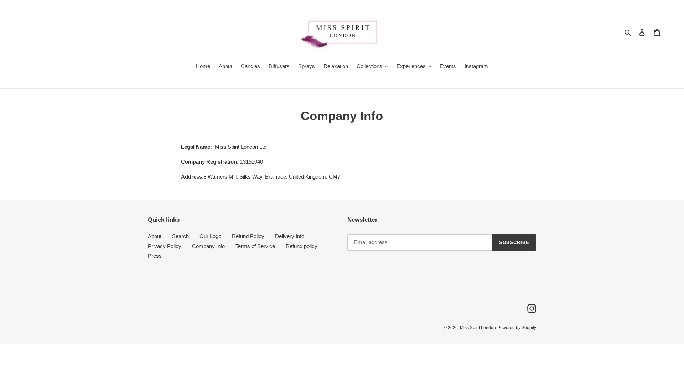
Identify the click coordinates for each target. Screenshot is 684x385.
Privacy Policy (164, 246)
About (154, 236)
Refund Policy (248, 236)
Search (180, 236)
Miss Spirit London (478, 327)
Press (155, 256)
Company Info (208, 246)
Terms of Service (255, 246)
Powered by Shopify (516, 327)
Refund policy (301, 246)
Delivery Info (289, 236)
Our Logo (210, 236)
